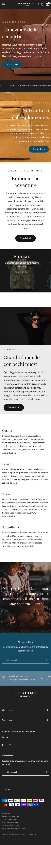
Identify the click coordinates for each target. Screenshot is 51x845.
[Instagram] (12, 745)
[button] (12, 64)
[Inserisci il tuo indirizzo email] (46, 660)
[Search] (38, 4)
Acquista (8, 710)
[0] (47, 4)
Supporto (8, 720)
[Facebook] (5, 745)
